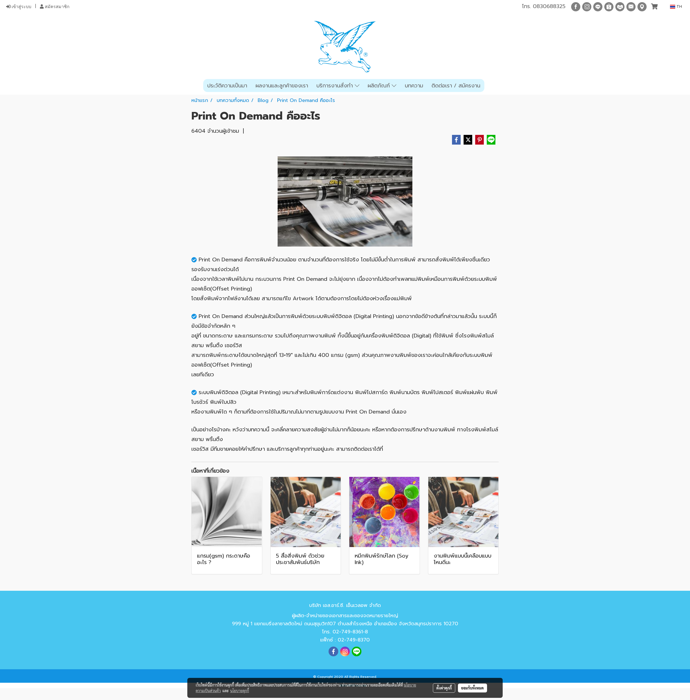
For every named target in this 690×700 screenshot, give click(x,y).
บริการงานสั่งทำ (335, 85)
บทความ (414, 85)
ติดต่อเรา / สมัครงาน (456, 85)
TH (678, 6)
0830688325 (549, 6)
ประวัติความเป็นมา (227, 85)
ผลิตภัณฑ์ (380, 85)
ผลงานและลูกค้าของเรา (282, 85)
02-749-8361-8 (350, 632)
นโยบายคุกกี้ (239, 690)
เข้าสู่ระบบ (21, 6)
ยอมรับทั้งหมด (472, 687)
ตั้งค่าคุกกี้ (444, 687)
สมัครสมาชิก (57, 6)
